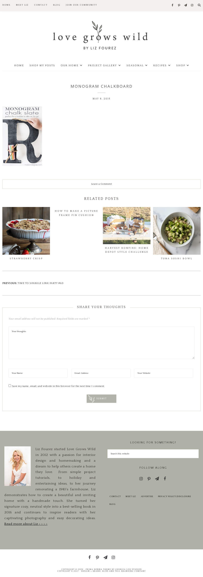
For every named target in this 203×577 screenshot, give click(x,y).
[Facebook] (172, 5)
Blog (112, 504)
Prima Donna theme (98, 569)
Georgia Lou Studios (128, 569)
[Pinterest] (179, 5)
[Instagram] (192, 5)
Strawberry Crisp (26, 258)
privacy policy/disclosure (174, 496)
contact (115, 496)
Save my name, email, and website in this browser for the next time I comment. (58, 386)
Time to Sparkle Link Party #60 (40, 283)
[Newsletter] (185, 5)
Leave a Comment (101, 184)
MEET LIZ (131, 496)
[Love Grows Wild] (101, 35)
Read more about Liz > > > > (26, 524)
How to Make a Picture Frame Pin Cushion (76, 213)
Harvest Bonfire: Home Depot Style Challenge (126, 250)
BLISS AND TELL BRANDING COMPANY (124, 571)
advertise (147, 496)
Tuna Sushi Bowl (176, 258)
